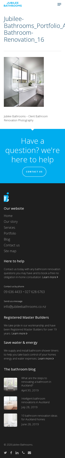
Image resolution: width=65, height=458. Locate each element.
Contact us (34, 171)
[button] (59, 4)
